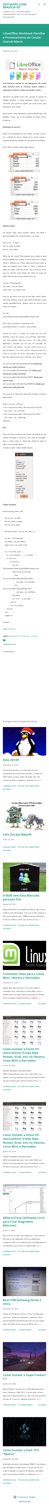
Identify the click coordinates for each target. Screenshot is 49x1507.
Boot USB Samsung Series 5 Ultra (22, 1302)
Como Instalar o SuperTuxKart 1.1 (24, 1377)
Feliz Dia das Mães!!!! (17, 834)
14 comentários (25, 1405)
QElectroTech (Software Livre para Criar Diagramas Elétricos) (23, 1221)
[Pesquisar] (39, 4)
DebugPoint (12, 629)
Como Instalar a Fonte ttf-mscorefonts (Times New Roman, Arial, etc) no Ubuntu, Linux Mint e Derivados (24, 1054)
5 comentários (25, 1330)
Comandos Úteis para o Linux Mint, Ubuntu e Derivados (23, 976)
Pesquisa (25, 636)
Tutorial (34, 636)
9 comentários (25, 1004)
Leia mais (7, 789)
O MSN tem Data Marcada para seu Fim (21, 897)
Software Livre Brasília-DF (15, 5)
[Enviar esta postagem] (4, 641)
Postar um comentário (28, 786)
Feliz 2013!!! (11, 760)
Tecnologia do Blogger (26, 1497)
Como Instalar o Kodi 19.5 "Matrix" (21, 1452)
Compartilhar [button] (9, 644)
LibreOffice (15, 636)
